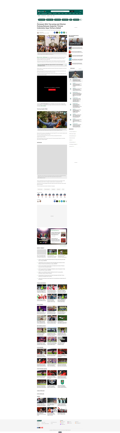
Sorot (38, 396)
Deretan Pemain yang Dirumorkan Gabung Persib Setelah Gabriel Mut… (77, 48)
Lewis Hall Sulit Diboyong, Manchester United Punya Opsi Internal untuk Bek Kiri (62, 365)
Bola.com (38, 57)
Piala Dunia (55, 13)
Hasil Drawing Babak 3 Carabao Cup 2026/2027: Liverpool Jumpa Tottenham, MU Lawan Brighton (62, 386)
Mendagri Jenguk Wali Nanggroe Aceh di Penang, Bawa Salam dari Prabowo (41, 404)
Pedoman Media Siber (45, 423)
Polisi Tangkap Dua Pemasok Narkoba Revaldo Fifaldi (41, 414)
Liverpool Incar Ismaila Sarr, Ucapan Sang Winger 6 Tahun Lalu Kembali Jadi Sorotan (51, 365)
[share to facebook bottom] (55, 201)
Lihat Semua (80, 68)
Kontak (38, 422)
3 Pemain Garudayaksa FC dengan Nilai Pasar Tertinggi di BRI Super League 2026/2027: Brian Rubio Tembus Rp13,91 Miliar (77, 94)
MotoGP (70, 13)
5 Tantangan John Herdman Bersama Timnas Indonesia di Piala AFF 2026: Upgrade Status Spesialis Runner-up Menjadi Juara (76, 44)
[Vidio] (40, 427)
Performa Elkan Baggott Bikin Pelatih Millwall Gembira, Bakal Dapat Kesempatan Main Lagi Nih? (62, 300)
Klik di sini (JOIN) (43, 105)
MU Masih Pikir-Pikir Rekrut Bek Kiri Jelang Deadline (51, 355)
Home (39, 13)
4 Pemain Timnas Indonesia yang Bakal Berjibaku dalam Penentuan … (77, 63)
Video (77, 13)
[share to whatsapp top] (59, 32)
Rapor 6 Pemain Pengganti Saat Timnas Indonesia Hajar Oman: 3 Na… (77, 52)
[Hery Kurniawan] (38, 32)
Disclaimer (43, 422)
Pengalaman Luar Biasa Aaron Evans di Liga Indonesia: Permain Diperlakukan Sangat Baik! (41, 334)
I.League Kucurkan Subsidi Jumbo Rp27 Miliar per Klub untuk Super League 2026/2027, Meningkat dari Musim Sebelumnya (77, 100)
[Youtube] (42, 427)
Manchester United (42, 368)
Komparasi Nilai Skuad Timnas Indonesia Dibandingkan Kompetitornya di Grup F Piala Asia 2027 (77, 85)
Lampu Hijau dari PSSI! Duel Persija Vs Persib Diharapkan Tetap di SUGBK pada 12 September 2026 (52, 343)
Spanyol (66, 13)
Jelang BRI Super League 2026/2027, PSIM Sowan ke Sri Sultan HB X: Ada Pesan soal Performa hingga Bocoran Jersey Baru (62, 334)
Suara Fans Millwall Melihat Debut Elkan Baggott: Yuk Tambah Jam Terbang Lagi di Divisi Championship (41, 291)
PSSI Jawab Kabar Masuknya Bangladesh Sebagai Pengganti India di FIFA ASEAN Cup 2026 (77, 111)
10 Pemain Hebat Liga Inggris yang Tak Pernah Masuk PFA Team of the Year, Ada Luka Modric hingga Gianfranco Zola (41, 355)
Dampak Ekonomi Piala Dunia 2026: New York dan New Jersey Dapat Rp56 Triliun (51, 312)
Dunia (62, 13)
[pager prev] (37, 20)
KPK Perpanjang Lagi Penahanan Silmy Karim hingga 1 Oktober (51, 414)
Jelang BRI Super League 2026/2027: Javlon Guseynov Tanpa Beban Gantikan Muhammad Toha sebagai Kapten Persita (51, 334)
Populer (72, 68)
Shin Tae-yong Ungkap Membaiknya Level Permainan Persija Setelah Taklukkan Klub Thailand (62, 256)
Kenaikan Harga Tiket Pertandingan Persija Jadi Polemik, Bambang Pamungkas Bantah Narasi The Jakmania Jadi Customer (77, 106)
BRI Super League (44, 13)
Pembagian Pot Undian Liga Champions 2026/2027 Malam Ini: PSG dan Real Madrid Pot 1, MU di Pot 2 (51, 386)
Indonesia (50, 13)
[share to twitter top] (57, 32)
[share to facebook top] (55, 32)
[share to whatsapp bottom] (59, 201)
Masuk (81, 11)
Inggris (59, 13)
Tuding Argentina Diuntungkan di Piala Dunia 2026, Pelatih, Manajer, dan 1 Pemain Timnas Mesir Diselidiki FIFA (62, 322)
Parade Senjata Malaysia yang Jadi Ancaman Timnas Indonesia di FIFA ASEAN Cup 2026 (77, 120)
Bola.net (77, 421)
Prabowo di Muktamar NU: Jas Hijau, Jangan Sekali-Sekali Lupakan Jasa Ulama (62, 404)
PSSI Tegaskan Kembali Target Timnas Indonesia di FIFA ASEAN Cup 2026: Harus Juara (77, 89)
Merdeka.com (63, 424)
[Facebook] (37, 427)
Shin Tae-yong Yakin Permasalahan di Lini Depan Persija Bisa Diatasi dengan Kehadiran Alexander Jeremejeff (51, 256)
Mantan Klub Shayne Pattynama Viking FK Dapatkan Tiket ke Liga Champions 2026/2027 (51, 300)
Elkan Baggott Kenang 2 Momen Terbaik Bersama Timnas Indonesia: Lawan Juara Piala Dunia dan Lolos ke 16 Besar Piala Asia (41, 322)
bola (42, 11)
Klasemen (48, 15)
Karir (52, 423)
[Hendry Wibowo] (40, 201)
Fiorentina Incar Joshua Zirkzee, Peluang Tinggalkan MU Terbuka (62, 355)
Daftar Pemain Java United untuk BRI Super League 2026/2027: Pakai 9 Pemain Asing (41, 343)
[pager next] (82, 20)
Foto (80, 13)
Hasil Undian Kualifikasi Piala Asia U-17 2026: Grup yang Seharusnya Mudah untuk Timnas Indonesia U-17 (62, 291)
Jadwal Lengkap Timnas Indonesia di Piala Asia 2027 (41, 300)
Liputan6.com (63, 421)
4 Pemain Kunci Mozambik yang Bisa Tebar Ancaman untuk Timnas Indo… (77, 55)
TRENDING (71, 129)
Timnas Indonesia (41, 283)
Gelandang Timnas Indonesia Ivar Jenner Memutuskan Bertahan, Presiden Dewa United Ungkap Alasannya (77, 125)
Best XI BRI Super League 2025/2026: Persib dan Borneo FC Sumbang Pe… (77, 59)
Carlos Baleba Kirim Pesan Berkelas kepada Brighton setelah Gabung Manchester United (41, 365)
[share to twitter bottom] (57, 201)
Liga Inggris (40, 347)
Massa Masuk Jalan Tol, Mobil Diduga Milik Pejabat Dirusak (52, 404)
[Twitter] (39, 427)
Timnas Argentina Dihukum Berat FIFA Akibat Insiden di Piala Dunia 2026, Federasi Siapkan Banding (51, 322)
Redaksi (38, 423)
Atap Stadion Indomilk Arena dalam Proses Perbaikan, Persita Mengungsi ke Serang (61, 343)
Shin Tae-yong (45, 57)
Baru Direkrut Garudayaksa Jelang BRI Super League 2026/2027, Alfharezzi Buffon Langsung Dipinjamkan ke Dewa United (77, 80)
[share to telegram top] (62, 32)
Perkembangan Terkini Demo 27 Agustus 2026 (61, 413)
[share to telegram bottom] (62, 201)
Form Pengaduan (54, 422)
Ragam (74, 13)
